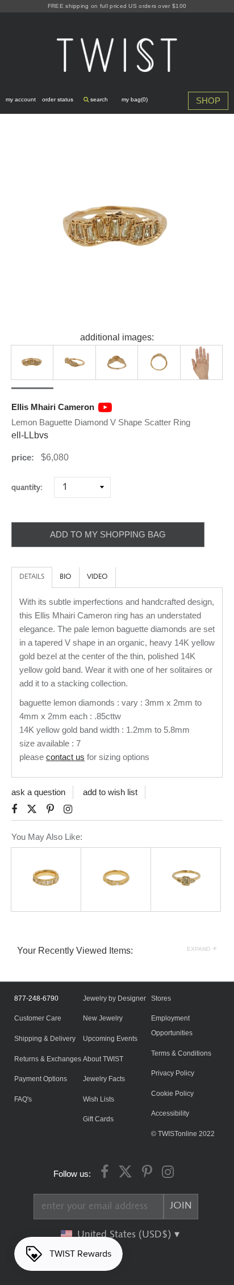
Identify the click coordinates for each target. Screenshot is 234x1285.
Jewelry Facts (104, 1079)
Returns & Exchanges (47, 1059)
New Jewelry (103, 1018)
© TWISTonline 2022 (183, 1134)
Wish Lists (98, 1099)
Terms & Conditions (181, 1053)
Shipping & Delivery (45, 1039)
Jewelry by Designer (114, 998)
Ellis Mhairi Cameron (52, 407)
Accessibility (170, 1113)
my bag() (135, 99)
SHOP (208, 100)
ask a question (38, 792)
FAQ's (23, 1099)
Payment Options (40, 1079)
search (98, 99)
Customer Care (37, 1018)
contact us (65, 757)
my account (21, 99)
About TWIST (103, 1059)
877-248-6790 (36, 998)
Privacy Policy (172, 1073)
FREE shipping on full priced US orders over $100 (117, 6)
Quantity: (31, 487)
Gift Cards (98, 1119)
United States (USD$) (125, 1234)
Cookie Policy (172, 1094)
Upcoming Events (110, 1039)
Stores (161, 998)
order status (57, 99)
